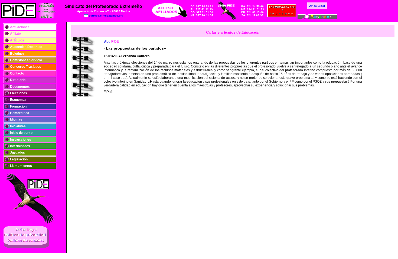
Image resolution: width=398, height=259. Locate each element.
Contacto (17, 73)
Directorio (17, 80)
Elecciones (18, 93)
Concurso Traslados (25, 67)
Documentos (20, 87)
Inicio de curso (21, 133)
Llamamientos (21, 166)
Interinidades (20, 146)
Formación (18, 106)
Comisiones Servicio (26, 60)
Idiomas (16, 119)
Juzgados (17, 152)
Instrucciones (20, 139)
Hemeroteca (19, 113)
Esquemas (18, 100)
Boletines (17, 54)
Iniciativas (18, 126)
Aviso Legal (317, 5)
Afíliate (15, 33)
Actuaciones (20, 27)
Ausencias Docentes (26, 47)
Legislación (19, 159)
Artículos (17, 40)
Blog (107, 41)
